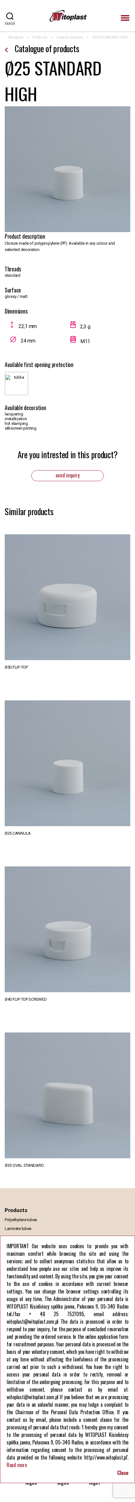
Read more (17, 1465)
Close (122, 1473)
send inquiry (68, 475)
